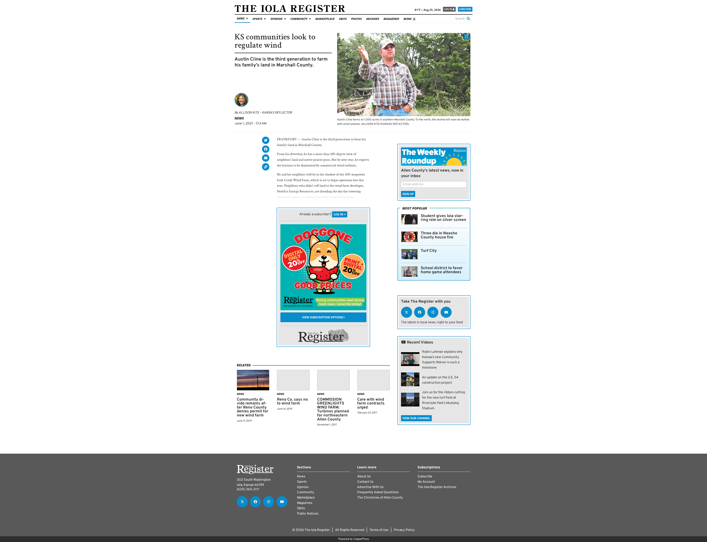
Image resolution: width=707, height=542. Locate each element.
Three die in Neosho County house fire (439, 235)
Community (298, 19)
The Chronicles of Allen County (380, 498)
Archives (372, 19)
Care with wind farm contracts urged (371, 403)
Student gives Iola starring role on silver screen (443, 218)
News (241, 18)
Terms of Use (379, 530)
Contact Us (365, 482)
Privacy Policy (404, 530)
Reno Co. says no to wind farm (292, 401)
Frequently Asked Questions (378, 492)
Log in (448, 9)
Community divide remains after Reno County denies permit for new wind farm (252, 407)
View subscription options (323, 317)
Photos (356, 19)
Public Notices (307, 514)
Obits (343, 19)
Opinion (276, 19)
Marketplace (325, 19)
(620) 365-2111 (248, 489)
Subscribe (465, 9)
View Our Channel (416, 418)
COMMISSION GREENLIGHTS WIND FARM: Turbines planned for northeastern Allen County (333, 409)
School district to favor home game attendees (441, 270)
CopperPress (361, 539)
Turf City (429, 250)
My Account (426, 482)
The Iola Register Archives (437, 487)
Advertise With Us (370, 487)
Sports (257, 19)
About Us (364, 476)
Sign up (408, 194)
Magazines (391, 19)
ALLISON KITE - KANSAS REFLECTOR (265, 113)
